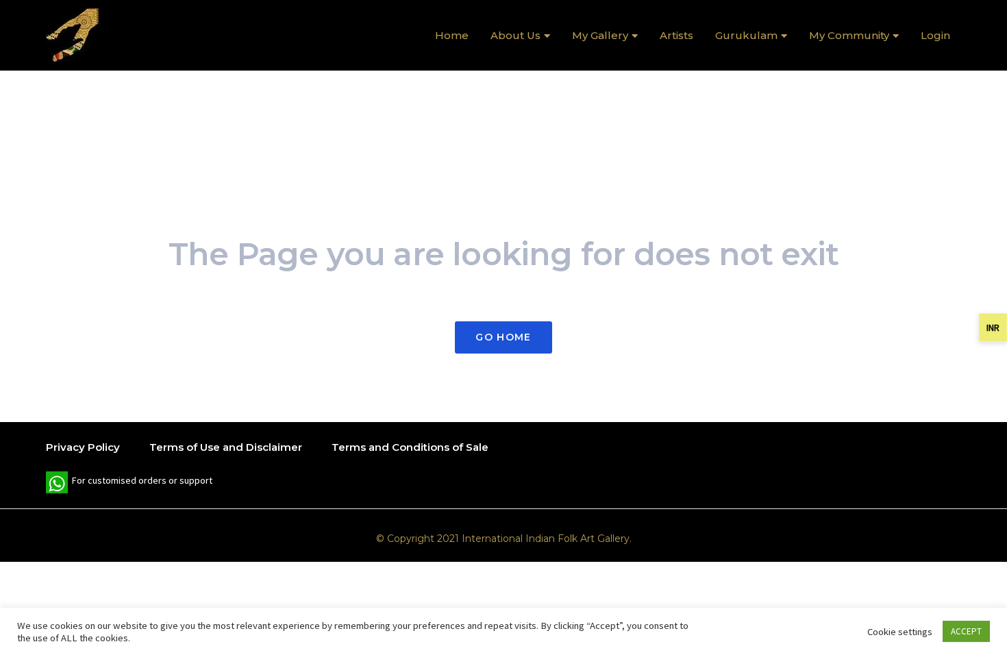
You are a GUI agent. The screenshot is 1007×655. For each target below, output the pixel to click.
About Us (515, 35)
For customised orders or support (129, 483)
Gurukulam (746, 35)
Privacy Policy (83, 447)
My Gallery (600, 35)
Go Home (503, 337)
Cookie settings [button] (899, 632)
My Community (849, 35)
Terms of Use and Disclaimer (225, 447)
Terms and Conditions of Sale (410, 447)
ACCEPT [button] (966, 631)
